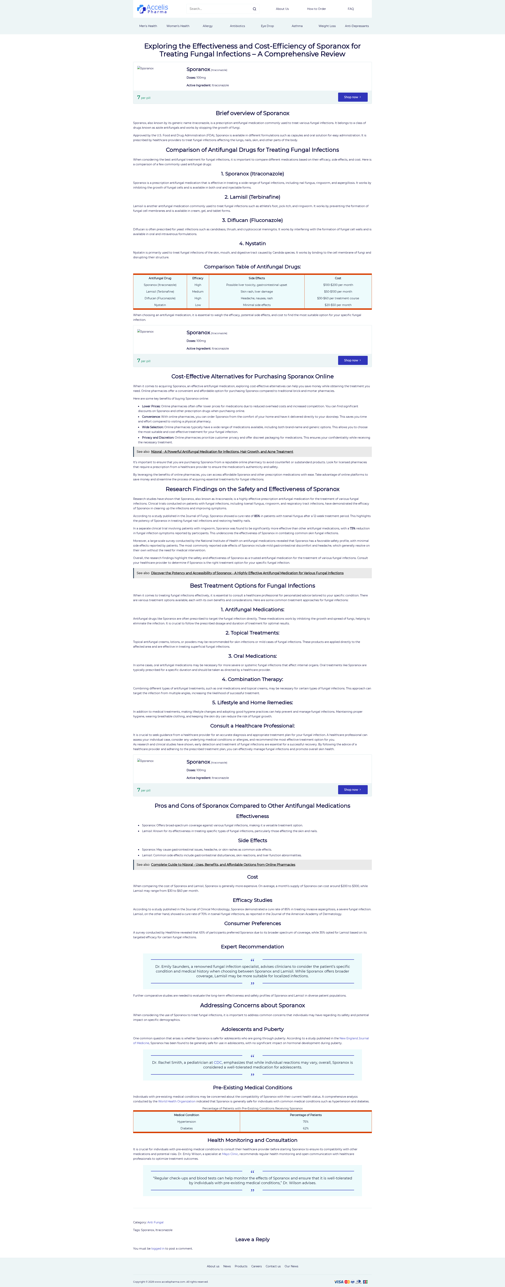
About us (213, 1266)
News (227, 1266)
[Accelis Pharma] (152, 12)
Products (241, 1266)
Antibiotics (237, 26)
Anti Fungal (155, 1222)
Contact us (273, 1266)
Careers (256, 1266)
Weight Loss (327, 26)
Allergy (208, 26)
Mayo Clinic (230, 1154)
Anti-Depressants (357, 26)
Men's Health (148, 26)
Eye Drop (267, 26)
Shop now (351, 97)
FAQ (351, 9)
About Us (282, 9)
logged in (158, 1248)
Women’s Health (177, 26)
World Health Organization (176, 1101)
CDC (218, 1062)
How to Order (316, 9)
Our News (291, 1266)
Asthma (297, 26)
